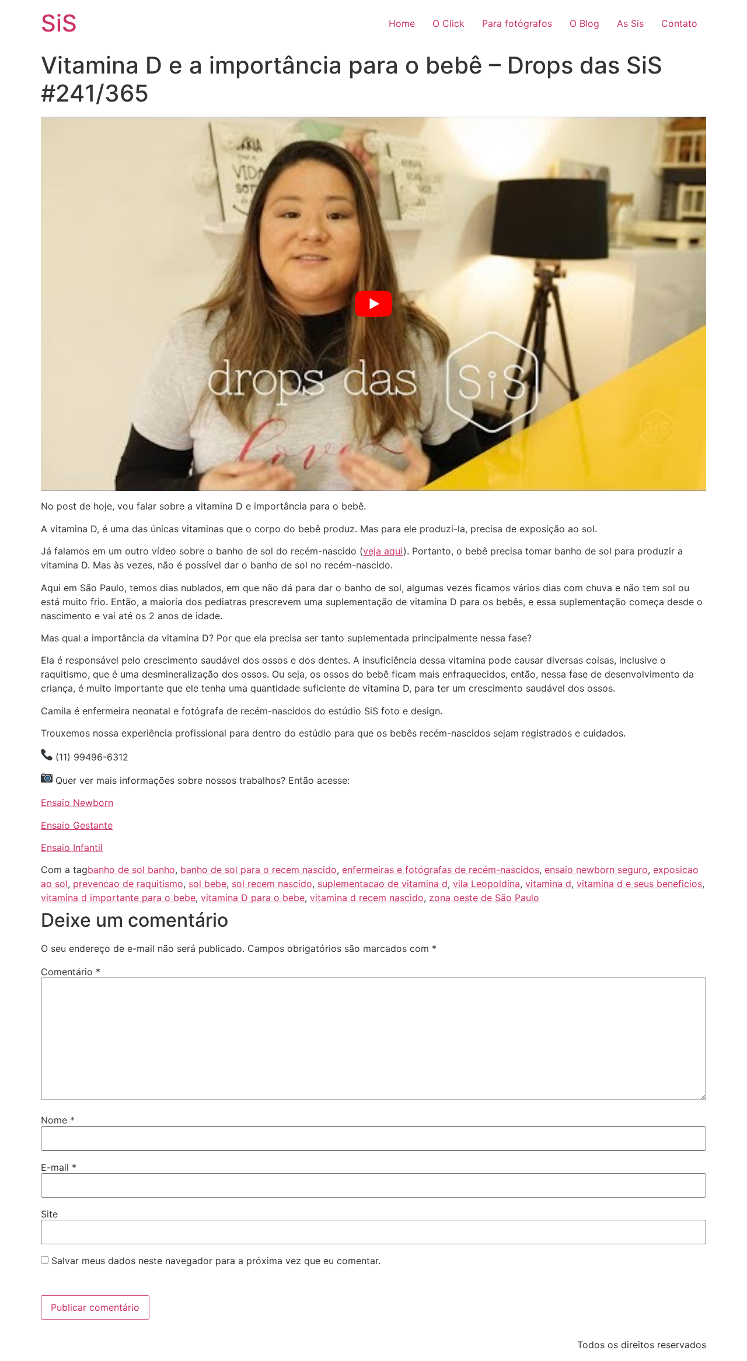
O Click (448, 23)
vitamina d (548, 883)
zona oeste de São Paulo (484, 897)
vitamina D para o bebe (253, 897)
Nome (58, 1120)
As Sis (630, 23)
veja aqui (383, 551)
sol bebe (207, 883)
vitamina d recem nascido (367, 897)
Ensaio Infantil (72, 847)
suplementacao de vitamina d (382, 883)
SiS (59, 23)
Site (49, 1214)
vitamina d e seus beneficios (639, 883)
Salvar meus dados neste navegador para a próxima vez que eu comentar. (216, 1260)
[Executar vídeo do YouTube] (373, 304)
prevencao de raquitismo (128, 883)
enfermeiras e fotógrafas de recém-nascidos (440, 869)
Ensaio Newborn (77, 802)
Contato (679, 23)
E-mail (58, 1167)
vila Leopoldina (486, 883)
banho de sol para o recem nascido (258, 869)
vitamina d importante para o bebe (118, 897)
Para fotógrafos (517, 23)
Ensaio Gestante (77, 825)
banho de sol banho (131, 869)
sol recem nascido (272, 883)
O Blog (584, 23)
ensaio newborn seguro (596, 869)
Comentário (70, 971)
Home (402, 23)
